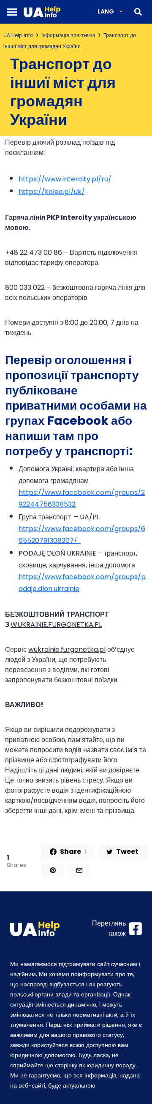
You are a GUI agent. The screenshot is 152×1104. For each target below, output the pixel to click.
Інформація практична (68, 35)
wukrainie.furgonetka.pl (67, 649)
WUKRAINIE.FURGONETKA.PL (56, 624)
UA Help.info (18, 35)
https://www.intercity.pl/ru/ (65, 179)
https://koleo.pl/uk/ (52, 192)
